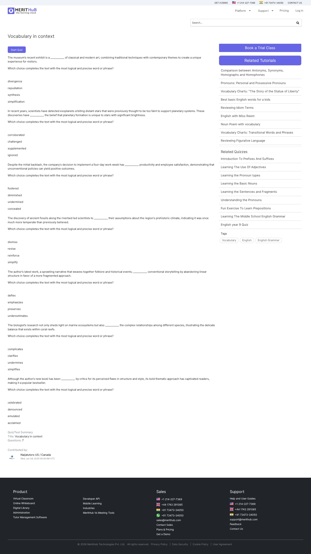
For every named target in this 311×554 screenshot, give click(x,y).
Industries (88, 508)
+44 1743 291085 (172, 504)
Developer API (91, 498)
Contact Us (236, 528)
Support (265, 10)
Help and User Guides (242, 498)
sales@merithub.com (168, 520)
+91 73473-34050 (273, 2)
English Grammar (269, 240)
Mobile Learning (92, 503)
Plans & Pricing (165, 529)
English (247, 240)
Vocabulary (229, 240)
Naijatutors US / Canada (36, 454)
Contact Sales (164, 524)
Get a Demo (221, 2)
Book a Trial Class (260, 48)
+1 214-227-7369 (245, 2)
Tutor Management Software (30, 517)
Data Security (180, 544)
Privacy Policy (159, 544)
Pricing (284, 10)
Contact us (295, 2)
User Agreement (222, 544)
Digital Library (21, 507)
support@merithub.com (244, 519)
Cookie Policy (200, 544)
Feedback (236, 524)
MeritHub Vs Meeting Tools (98, 512)
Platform (242, 10)
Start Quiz (17, 49)
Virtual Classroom (23, 498)
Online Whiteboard (24, 503)
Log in (299, 10)
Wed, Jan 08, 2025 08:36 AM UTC (38, 458)
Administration (21, 512)
